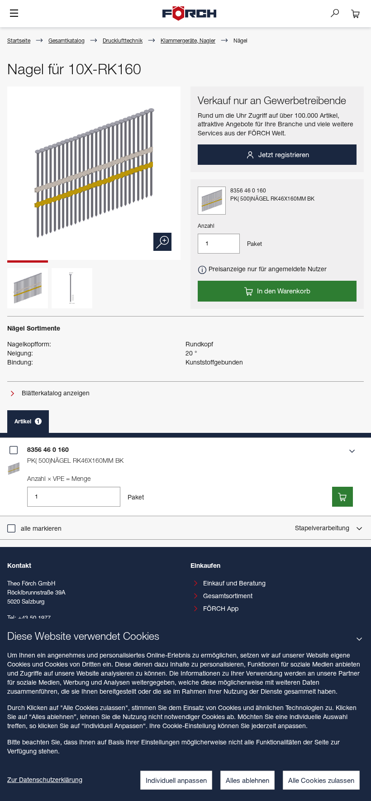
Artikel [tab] (27, 421)
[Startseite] (189, 13)
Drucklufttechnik (123, 40)
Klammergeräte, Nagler (188, 40)
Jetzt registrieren (283, 154)
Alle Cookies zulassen (321, 780)
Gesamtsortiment (227, 596)
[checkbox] (14, 450)
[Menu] (14, 14)
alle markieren (41, 528)
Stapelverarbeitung (323, 528)
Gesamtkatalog (66, 40)
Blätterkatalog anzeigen (55, 393)
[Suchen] (338, 13)
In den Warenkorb (282, 291)
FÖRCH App (220, 608)
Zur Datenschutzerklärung (44, 779)
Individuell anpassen (176, 780)
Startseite (18, 40)
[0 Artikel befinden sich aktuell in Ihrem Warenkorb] (355, 14)
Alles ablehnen (247, 780)
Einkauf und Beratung (234, 583)
